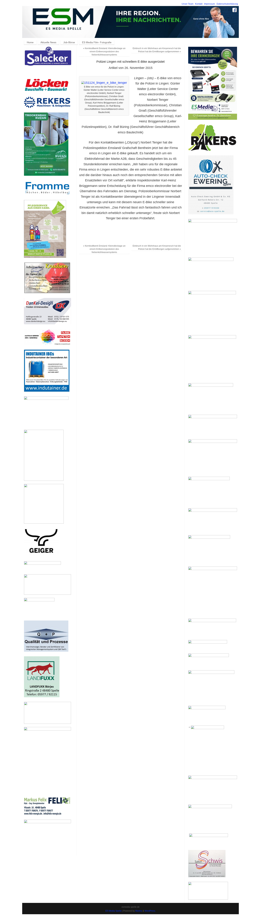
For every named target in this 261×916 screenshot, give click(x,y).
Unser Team (187, 4)
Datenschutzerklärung (227, 4)
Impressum (209, 4)
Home (30, 42)
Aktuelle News (48, 42)
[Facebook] (234, 10)
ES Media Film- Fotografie (97, 42)
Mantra (138, 911)
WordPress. (150, 911)
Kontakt (198, 4)
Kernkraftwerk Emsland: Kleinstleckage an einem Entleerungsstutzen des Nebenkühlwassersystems (104, 51)
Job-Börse (69, 42)
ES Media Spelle (113, 911)
